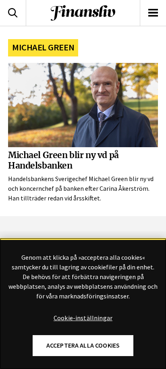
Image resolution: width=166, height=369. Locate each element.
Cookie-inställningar (83, 318)
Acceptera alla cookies (83, 345)
